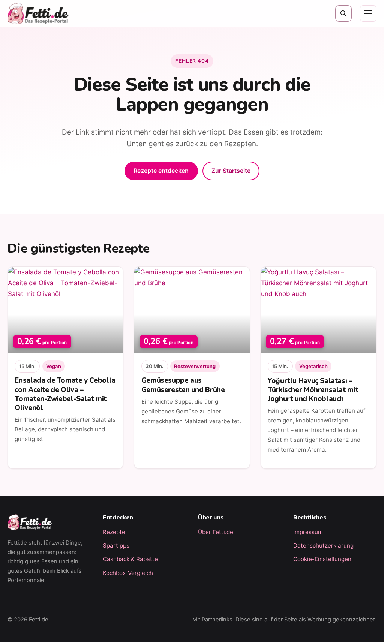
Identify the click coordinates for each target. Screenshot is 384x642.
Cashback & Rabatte (130, 559)
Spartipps (116, 545)
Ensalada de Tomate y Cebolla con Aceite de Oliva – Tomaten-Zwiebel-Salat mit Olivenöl (65, 394)
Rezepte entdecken (161, 170)
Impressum (308, 532)
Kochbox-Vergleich (128, 572)
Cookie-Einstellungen (322, 559)
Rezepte (114, 532)
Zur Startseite (231, 170)
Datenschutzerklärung (323, 545)
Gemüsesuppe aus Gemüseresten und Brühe (183, 385)
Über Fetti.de (215, 532)
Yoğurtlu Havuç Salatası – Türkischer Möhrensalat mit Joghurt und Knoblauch (313, 390)
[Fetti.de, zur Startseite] (38, 13)
